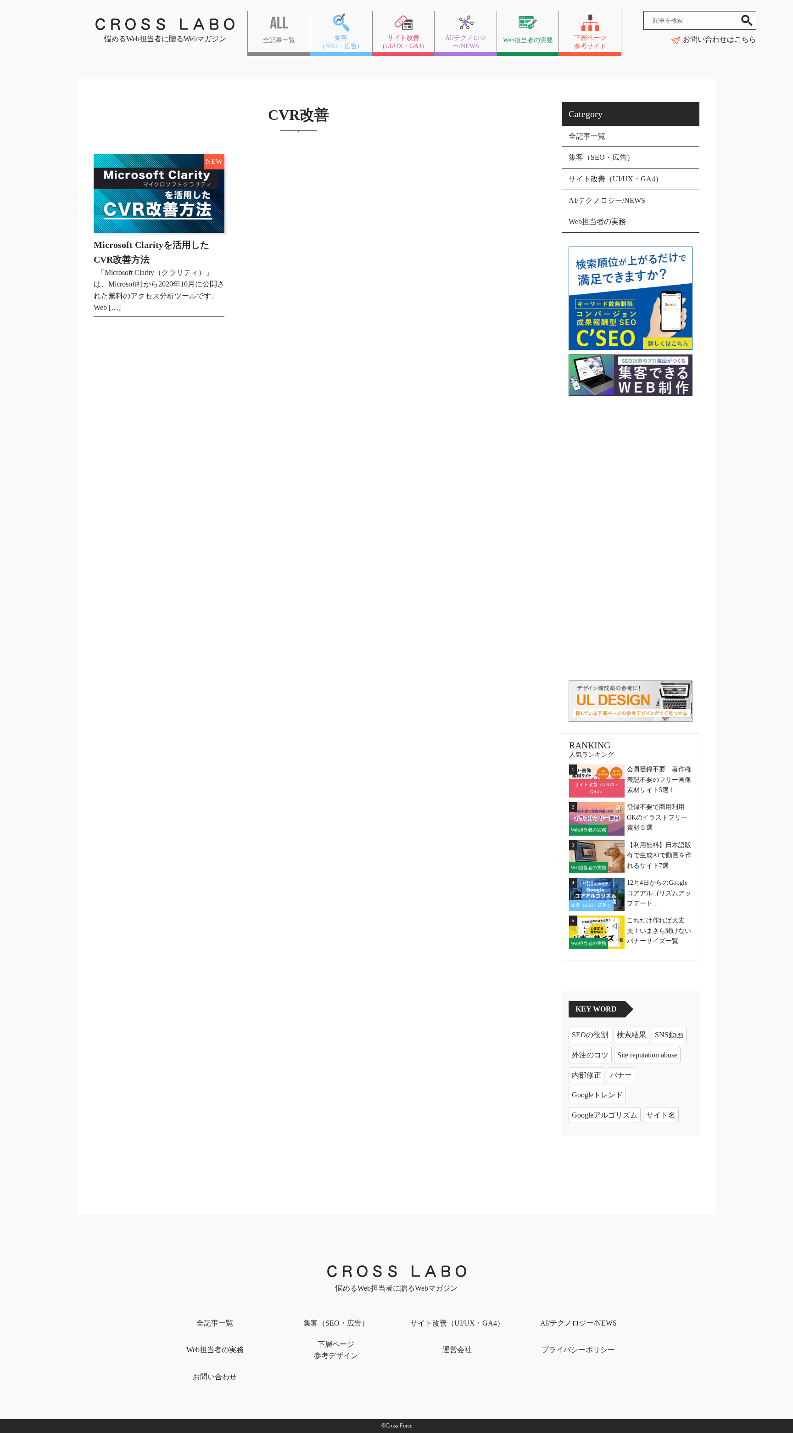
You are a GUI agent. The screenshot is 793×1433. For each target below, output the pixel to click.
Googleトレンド (597, 1095)
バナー (621, 1075)
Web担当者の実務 (597, 221)
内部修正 (586, 1075)
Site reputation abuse (647, 1055)
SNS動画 (669, 1035)
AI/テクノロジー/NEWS (607, 200)
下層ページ (336, 1350)
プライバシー (578, 1350)
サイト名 (661, 1115)
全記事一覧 (587, 136)
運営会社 (457, 1350)
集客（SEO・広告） (601, 157)
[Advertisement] (630, 538)
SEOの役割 (590, 1035)
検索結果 (631, 1035)
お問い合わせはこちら (719, 39)
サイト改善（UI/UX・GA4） (616, 179)
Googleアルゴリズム (604, 1115)
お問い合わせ (215, 1377)
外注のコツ (590, 1055)
